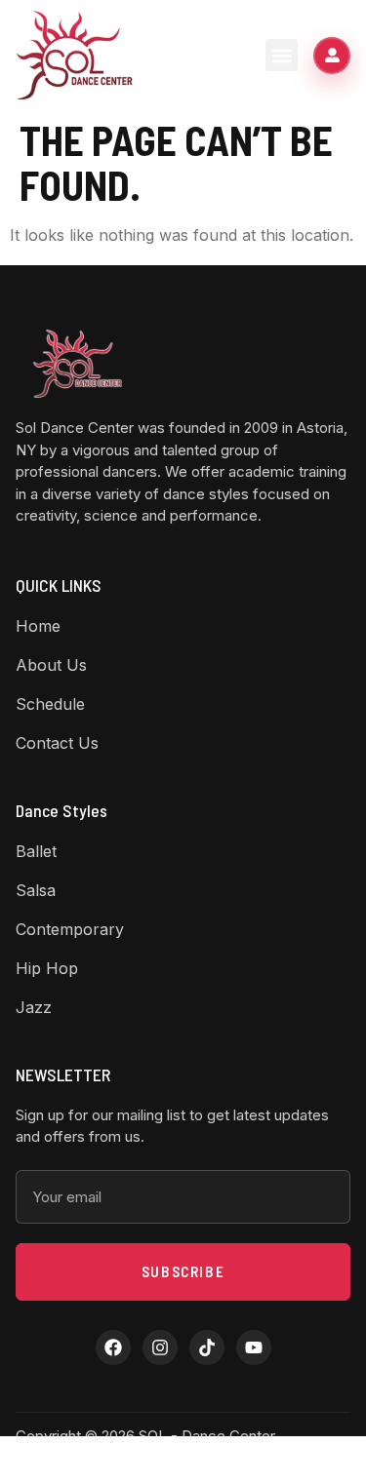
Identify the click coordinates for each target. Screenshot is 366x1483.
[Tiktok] (206, 1347)
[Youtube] (253, 1347)
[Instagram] (160, 1347)
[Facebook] (113, 1347)
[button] (281, 55)
